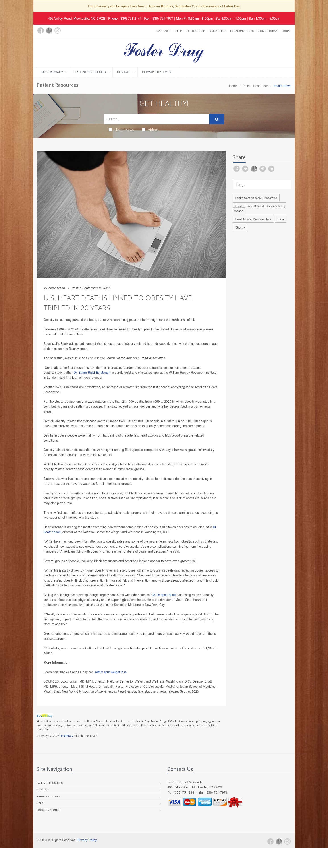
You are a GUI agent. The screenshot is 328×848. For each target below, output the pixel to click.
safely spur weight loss (111, 672)
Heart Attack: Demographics (253, 219)
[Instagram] (57, 30)
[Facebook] (40, 30)
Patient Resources (90, 72)
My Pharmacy (52, 72)
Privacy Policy (87, 840)
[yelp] (66, 33)
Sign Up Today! (268, 31)
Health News (124, 129)
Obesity (240, 227)
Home (233, 85)
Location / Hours (242, 31)
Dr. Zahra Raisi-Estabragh (92, 372)
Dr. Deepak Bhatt (164, 594)
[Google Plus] (49, 30)
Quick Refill (217, 31)
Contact (124, 72)
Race (280, 219)
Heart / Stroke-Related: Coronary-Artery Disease (259, 208)
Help (178, 31)
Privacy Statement (157, 72)
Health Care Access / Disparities (256, 198)
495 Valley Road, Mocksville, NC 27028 (77, 18)
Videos (153, 129)
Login (286, 31)
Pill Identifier (195, 31)
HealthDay (66, 736)
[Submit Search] (216, 119)
